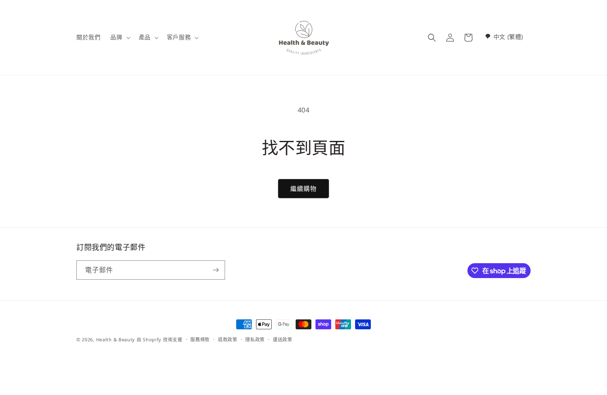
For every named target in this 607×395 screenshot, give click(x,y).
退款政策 (227, 339)
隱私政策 (255, 339)
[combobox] (504, 36)
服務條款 (200, 339)
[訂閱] (215, 270)
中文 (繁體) (508, 36)
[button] (119, 37)
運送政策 (282, 339)
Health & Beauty (115, 339)
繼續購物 (303, 188)
